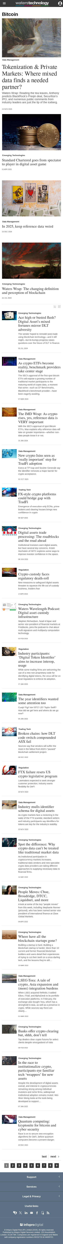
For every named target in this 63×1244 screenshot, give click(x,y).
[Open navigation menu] (3, 3)
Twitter (20, 1213)
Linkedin (26, 1213)
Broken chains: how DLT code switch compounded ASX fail (37, 737)
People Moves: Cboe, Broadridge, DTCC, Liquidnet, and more (33, 896)
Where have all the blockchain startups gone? (37, 938)
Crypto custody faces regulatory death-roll (33, 576)
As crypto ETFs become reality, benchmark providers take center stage (39, 367)
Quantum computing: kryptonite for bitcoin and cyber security (37, 1125)
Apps (42, 1213)
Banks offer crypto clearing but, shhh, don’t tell (38, 1033)
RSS (48, 1213)
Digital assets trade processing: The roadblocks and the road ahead (38, 536)
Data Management (10, 60)
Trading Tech (25, 489)
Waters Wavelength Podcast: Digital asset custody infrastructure (39, 613)
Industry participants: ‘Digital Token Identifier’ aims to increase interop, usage (37, 659)
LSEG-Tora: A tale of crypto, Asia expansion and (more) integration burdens (38, 984)
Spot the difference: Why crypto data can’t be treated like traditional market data (38, 848)
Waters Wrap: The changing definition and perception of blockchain (30, 291)
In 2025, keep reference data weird (27, 226)
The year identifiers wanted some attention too (38, 701)
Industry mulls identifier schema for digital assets (36, 809)
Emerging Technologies (13, 155)
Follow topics (15, 1213)
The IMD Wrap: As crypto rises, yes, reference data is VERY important (38, 418)
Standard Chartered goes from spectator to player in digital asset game (31, 162)
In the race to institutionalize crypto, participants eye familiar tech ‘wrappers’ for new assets (36, 1070)
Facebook (37, 1213)
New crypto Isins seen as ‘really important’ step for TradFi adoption (37, 459)
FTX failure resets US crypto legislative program (37, 774)
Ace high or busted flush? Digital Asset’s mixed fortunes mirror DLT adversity (37, 323)
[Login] (60, 3)
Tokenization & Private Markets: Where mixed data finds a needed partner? (29, 76)
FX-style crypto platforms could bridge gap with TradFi (37, 498)
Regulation (24, 570)
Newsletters (31, 1213)
